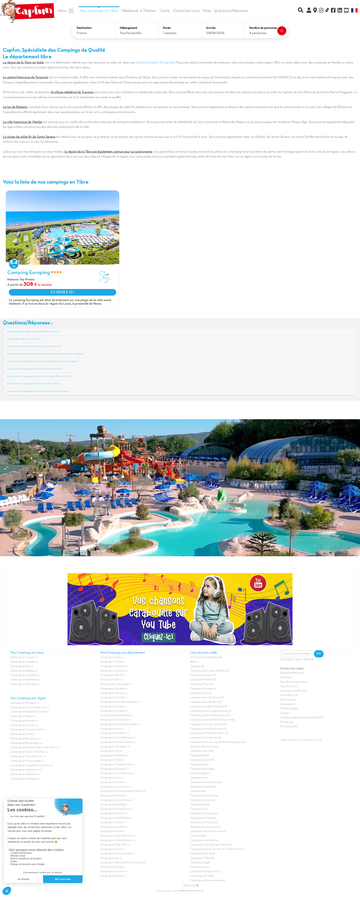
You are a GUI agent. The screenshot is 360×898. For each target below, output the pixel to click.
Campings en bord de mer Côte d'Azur (211, 845)
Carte (165, 11)
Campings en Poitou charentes (27, 752)
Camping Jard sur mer (202, 800)
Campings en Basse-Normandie (28, 712)
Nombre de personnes (263, 28)
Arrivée (210, 28)
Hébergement (128, 28)
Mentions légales (289, 708)
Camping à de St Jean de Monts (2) (209, 671)
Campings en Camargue (204, 813)
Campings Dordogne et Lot (205, 871)
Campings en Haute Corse (115, 809)
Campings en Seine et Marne (116, 742)
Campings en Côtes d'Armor (116, 840)
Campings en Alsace (21, 716)
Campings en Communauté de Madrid (121, 791)
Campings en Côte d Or (113, 845)
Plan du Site (286, 722)
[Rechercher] (281, 30)
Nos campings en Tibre (99, 11)
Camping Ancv (198, 836)
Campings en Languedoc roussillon (29, 765)
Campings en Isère (110, 657)
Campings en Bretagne (23, 703)
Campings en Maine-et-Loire (116, 764)
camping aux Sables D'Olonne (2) (208, 706)
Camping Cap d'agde (202, 769)
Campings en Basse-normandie (207, 880)
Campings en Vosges (112, 867)
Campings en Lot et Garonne (116, 773)
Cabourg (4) (197, 666)
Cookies (284, 713)
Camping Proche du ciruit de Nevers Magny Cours (218, 742)
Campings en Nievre (111, 822)
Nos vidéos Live (288, 695)
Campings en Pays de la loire (26, 756)
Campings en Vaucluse (112, 671)
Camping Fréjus (199, 809)
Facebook (286, 677)
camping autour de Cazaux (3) (207, 697)
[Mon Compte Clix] (309, 10)
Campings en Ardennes (113, 755)
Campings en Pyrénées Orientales (119, 724)
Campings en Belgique (22, 671)
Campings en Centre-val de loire (28, 707)
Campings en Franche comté (26, 729)
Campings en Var (109, 679)
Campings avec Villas (202, 751)
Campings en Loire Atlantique (116, 737)
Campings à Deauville (202, 858)
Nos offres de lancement (293, 682)
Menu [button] (63, 11)
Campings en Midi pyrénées (25, 761)
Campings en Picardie (22, 721)
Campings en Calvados (113, 769)
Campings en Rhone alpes (24, 743)
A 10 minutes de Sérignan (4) (206, 657)
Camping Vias (198, 791)
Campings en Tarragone (113, 746)
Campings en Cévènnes (203, 818)
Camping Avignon (200, 773)
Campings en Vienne (111, 831)
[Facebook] (333, 10)
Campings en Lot (109, 751)
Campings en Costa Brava (115, 800)
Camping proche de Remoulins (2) (209, 733)
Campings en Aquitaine (23, 774)
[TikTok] (327, 10)
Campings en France (21, 657)
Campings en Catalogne (23, 779)
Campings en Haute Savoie (115, 715)
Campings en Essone (111, 876)
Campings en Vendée (112, 688)
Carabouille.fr (288, 704)
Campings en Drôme (111, 662)
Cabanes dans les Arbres (204, 746)
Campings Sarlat (199, 867)
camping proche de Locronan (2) (208, 724)
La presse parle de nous (293, 690)
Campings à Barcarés (202, 853)
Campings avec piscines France (207, 831)
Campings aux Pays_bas (23, 675)
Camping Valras (199, 764)
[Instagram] (321, 10)
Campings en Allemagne (23, 684)
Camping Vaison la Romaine (206, 782)
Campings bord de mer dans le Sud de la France (217, 849)
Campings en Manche (112, 813)
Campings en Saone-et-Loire (116, 853)
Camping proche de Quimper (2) (208, 729)
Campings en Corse (21, 734)
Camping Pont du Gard (203, 787)
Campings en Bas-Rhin (112, 827)
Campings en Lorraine (22, 725)
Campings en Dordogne (113, 720)
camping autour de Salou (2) (206, 702)
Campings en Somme (112, 782)
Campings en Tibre (110, 760)
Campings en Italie (20, 666)
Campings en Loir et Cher (114, 787)
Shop (207, 11)
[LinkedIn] (340, 10)
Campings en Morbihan (113, 733)
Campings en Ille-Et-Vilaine (114, 818)
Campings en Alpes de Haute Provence (121, 862)
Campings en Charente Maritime (118, 702)
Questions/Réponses (231, 11)
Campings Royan (199, 755)
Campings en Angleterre (23, 679)
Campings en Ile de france (24, 770)
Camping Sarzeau (200, 804)
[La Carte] (315, 10)
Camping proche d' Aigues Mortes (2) (210, 711)
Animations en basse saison (205, 827)
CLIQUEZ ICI (62, 292)
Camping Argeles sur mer (204, 795)
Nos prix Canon (289, 686)
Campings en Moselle (112, 795)
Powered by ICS (289, 726)
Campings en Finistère (112, 711)
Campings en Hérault (112, 693)
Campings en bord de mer (204, 840)
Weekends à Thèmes (139, 11)
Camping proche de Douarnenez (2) (210, 715)
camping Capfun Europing (154, 62)
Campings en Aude (110, 729)
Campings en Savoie (111, 706)
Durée (167, 28)
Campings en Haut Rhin (113, 804)
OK (318, 653)
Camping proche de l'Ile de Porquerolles (212, 720)
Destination (84, 28)
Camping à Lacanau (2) (203, 675)
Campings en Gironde (112, 697)
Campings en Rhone (111, 849)
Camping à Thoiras (201, 693)
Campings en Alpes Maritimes (116, 836)
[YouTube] (346, 10)
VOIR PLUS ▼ (191, 885)
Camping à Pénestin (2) (203, 679)
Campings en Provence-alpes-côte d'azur (33, 747)
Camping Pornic (199, 778)
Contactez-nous (186, 11)
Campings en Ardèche (112, 666)
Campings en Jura (110, 778)
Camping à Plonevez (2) (203, 688)
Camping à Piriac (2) (201, 684)
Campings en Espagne (22, 662)
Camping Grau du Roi (202, 760)
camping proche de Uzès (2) (205, 737)
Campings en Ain (109, 858)
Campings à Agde (200, 862)
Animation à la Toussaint (203, 822)
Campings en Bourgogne (24, 738)
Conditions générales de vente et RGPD (302, 717)
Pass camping (288, 700)
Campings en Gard (111, 675)
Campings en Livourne (112, 871)
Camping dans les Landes (114, 684)
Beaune (194, 662)
